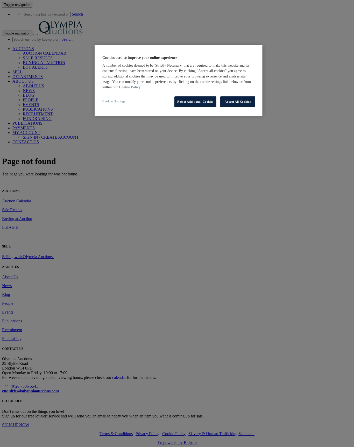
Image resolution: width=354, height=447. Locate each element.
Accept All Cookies (238, 101)
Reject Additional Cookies (195, 101)
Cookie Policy (129, 87)
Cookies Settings (113, 101)
